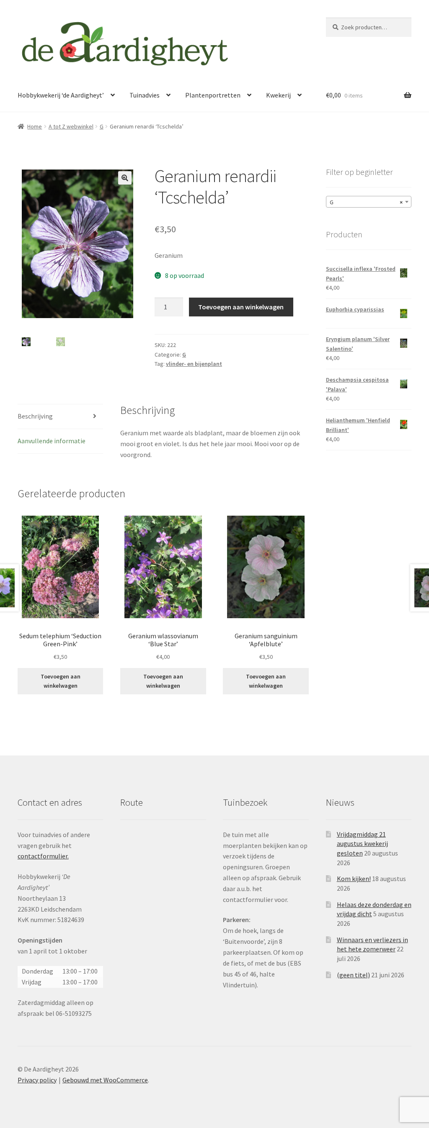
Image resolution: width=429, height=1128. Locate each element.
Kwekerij (278, 95)
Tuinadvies (144, 95)
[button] (125, 178)
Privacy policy (37, 1080)
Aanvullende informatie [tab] (51, 441)
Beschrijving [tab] (35, 416)
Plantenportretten (212, 95)
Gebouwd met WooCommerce (105, 1080)
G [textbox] (366, 202)
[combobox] (368, 202)
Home (34, 126)
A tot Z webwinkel (71, 126)
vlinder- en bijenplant (194, 363)
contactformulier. (43, 856)
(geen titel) (353, 975)
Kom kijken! (354, 878)
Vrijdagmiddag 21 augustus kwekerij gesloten (362, 843)
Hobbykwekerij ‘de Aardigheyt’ (61, 95)
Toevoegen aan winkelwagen (241, 307)
